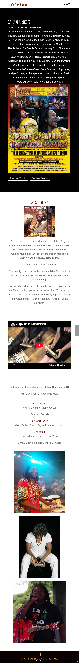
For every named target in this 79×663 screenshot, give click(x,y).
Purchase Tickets (18, 178)
